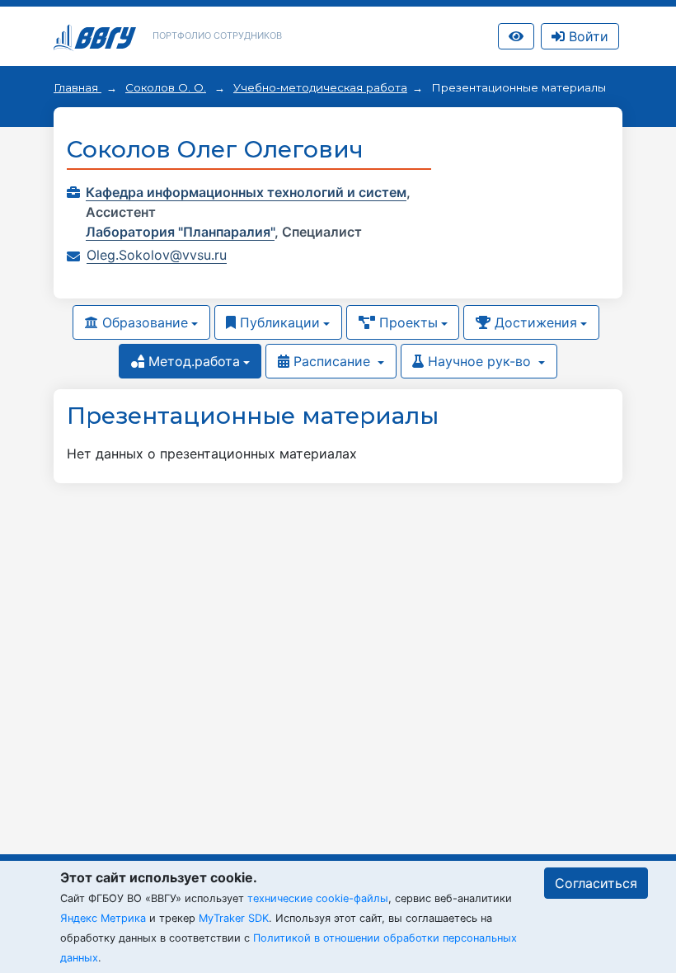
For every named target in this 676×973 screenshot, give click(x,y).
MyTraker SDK (234, 918)
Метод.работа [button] (192, 361)
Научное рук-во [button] (479, 361)
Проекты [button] (406, 322)
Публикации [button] (278, 322)
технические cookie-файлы (317, 898)
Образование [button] (143, 322)
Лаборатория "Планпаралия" (180, 231)
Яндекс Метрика (103, 918)
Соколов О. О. (165, 87)
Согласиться (596, 883)
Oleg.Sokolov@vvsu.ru (157, 255)
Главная (77, 87)
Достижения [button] (534, 322)
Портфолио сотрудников (217, 35)
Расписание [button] (331, 361)
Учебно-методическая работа (320, 87)
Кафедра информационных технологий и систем (246, 192)
